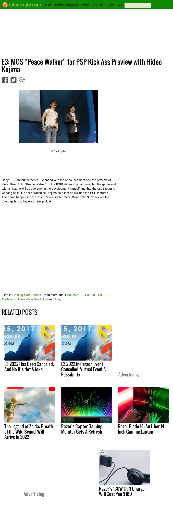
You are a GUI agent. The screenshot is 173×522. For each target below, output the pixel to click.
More (111, 5)
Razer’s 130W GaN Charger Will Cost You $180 (122, 491)
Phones (85, 5)
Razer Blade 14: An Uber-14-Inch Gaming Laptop (141, 429)
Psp (45, 299)
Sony (57, 299)
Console (72, 295)
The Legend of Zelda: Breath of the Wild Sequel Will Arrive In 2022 (28, 431)
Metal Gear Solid (29, 299)
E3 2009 (90, 295)
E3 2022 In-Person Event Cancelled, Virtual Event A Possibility (83, 369)
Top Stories (33, 295)
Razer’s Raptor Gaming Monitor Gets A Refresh (81, 429)
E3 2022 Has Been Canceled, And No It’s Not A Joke (29, 367)
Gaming (17, 295)
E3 (81, 295)
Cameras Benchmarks (66, 5)
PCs (95, 5)
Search (120, 5)
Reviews (47, 5)
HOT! (102, 5)
